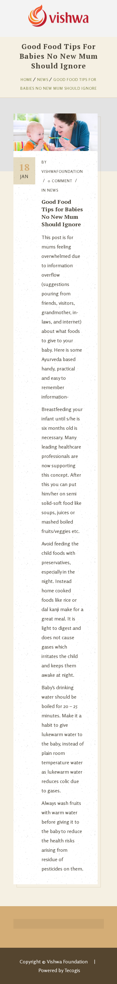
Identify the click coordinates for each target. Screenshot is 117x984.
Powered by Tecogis (59, 970)
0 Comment (60, 180)
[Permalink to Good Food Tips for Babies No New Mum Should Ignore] (55, 149)
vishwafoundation (62, 171)
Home (26, 79)
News (42, 79)
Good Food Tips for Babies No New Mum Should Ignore (62, 213)
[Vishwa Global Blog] (58, 14)
